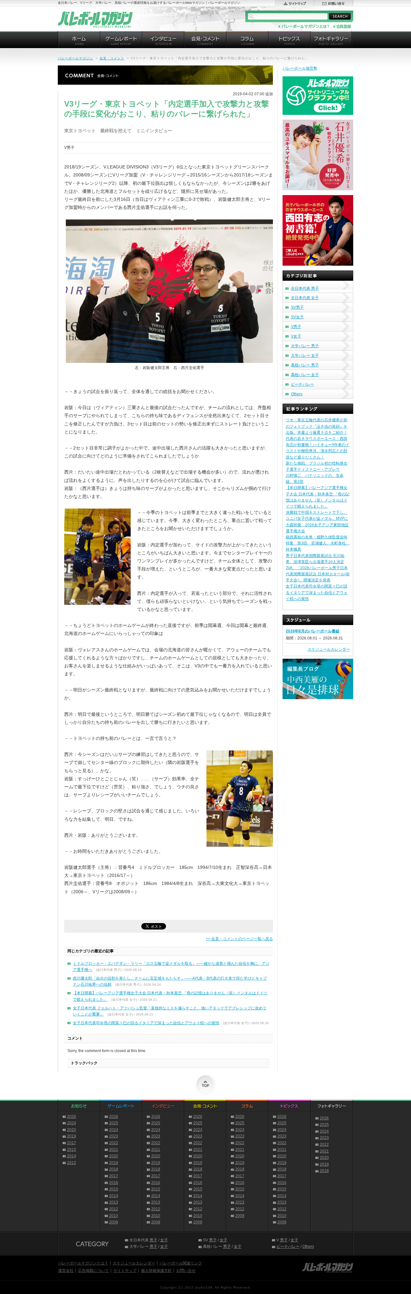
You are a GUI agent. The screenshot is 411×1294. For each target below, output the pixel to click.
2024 (71, 1123)
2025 (113, 1123)
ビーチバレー (302, 384)
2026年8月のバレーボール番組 (312, 631)
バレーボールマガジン (75, 58)
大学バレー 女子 (305, 355)
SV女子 (297, 317)
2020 (71, 1129)
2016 (113, 1182)
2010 (113, 1215)
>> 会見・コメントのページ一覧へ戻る (239, 939)
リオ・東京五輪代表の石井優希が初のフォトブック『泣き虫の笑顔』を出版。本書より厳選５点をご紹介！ (316, 426)
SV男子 (297, 307)
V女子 (296, 336)
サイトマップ (124, 1270)
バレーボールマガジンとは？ (83, 1263)
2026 (71, 1116)
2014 (71, 1156)
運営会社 (66, 1270)
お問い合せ (186, 1270)
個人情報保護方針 (156, 1270)
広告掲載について (93, 1270)
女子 (164, 1240)
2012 (71, 1163)
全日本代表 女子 (305, 298)
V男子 (296, 326)
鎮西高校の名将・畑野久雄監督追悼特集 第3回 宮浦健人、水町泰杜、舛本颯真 (318, 543)
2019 (71, 1136)
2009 (113, 1222)
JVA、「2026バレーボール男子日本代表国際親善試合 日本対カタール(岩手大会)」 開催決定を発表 (318, 574)
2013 (113, 1202)
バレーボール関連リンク (181, 1263)
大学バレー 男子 (305, 346)
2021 (113, 1149)
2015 (71, 1149)
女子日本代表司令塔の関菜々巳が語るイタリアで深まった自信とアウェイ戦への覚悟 (146, 1023)
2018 (113, 1169)
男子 (153, 1240)
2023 (113, 1136)
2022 (113, 1143)
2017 (71, 1143)
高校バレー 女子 (305, 375)
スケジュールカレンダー (329, 649)
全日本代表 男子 (305, 288)
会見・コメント (112, 58)
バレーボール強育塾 (300, 68)
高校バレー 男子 (305, 365)
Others (296, 394)
